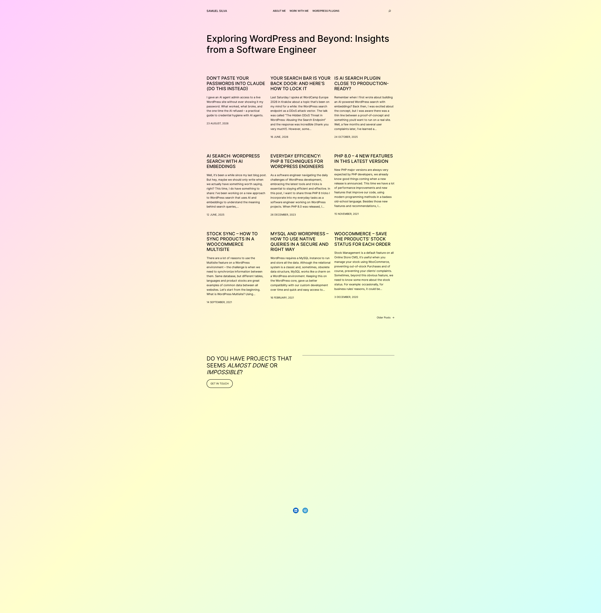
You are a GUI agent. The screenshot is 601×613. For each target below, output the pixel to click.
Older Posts (385, 317)
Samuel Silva (217, 11)
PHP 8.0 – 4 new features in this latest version (363, 158)
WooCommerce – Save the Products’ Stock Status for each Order (362, 239)
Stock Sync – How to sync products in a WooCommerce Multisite (232, 241)
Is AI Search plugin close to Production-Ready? (361, 83)
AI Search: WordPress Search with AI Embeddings (233, 161)
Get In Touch (220, 383)
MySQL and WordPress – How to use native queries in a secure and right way (299, 241)
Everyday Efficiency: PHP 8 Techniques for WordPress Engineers (297, 161)
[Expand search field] (389, 11)
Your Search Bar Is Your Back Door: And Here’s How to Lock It (300, 83)
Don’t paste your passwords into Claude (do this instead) (236, 83)
